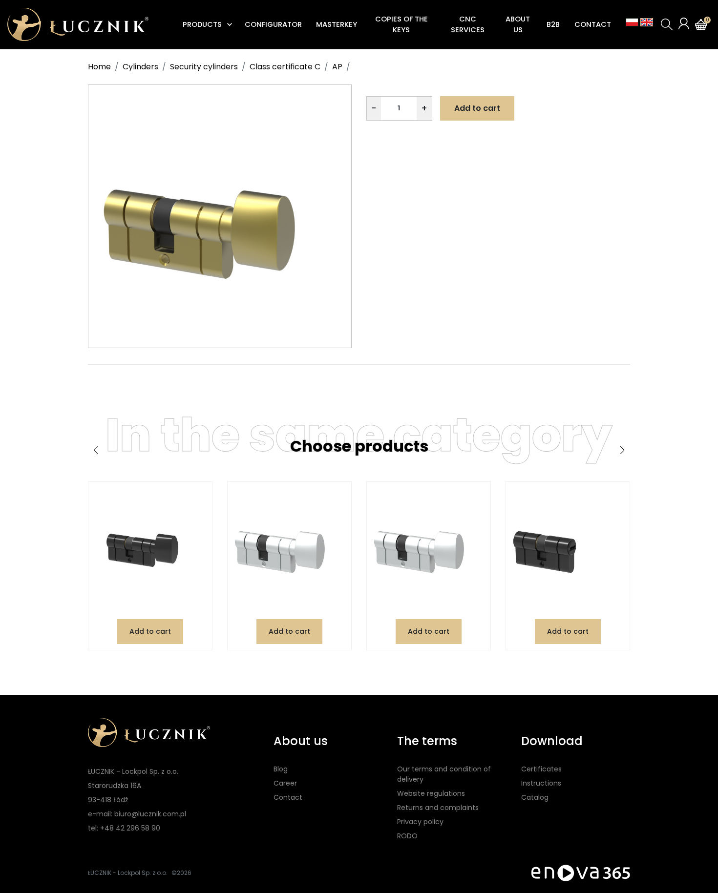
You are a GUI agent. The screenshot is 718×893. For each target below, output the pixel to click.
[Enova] (580, 873)
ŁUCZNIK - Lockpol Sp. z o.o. (128, 873)
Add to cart (477, 108)
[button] (667, 24)
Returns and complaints (438, 807)
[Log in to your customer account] (683, 23)
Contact (288, 797)
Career (285, 783)
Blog (281, 769)
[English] (646, 22)
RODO (407, 836)
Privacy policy (420, 822)
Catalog (535, 797)
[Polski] (632, 22)
